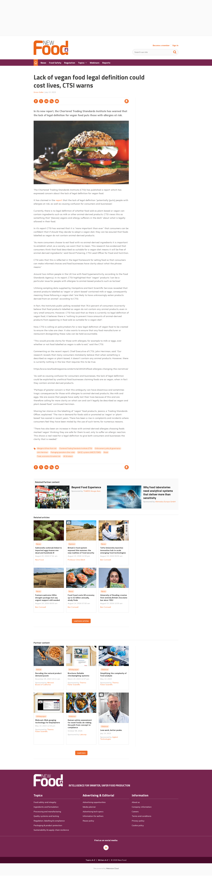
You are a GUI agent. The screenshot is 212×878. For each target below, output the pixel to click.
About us (136, 802)
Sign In (175, 45)
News (38, 544)
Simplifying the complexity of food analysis (113, 674)
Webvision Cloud (112, 868)
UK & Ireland (68, 456)
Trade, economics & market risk (48, 456)
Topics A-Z (90, 860)
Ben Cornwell (105, 560)
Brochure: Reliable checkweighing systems (78, 674)
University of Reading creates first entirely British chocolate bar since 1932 (113, 598)
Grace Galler (39, 92)
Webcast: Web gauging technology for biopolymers (47, 721)
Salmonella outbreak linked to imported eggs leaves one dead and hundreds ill (48, 550)
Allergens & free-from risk (46, 448)
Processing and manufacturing (47, 811)
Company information (142, 807)
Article (38, 669)
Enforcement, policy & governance (107, 448)
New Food (39, 560)
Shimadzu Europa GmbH (165, 502)
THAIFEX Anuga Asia (91, 491)
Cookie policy (138, 825)
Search (175, 51)
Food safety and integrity (45, 802)
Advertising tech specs (93, 811)
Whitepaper (74, 669)
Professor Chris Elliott (76, 560)
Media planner (89, 807)
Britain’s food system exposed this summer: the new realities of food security (81, 550)
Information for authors (93, 816)
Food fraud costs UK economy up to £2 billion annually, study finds (81, 598)
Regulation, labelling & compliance (49, 820)
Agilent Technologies (109, 738)
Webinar (104, 669)
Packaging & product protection (48, 825)
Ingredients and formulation (46, 807)
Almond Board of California (44, 684)
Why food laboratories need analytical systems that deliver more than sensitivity (158, 492)
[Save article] (126, 101)
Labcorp (83, 734)
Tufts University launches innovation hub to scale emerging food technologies (113, 550)
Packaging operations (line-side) (63, 452)
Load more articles (81, 621)
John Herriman (42, 452)
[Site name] (51, 54)
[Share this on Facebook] (36, 101)
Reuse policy (88, 820)
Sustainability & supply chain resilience (51, 830)
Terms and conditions (141, 816)
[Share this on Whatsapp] (51, 101)
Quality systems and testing (46, 816)
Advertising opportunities (94, 802)
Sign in (95, 96)
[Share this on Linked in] (46, 101)
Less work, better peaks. (111, 730)
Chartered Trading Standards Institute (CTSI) (75, 448)
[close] (128, 96)
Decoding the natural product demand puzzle (48, 674)
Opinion (72, 544)
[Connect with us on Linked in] (106, 847)
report (59, 200)
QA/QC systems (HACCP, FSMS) (89, 452)
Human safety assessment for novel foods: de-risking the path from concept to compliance (80, 724)
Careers (135, 811)
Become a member (161, 45)
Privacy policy (138, 820)
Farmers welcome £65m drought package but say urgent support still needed (47, 598)
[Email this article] (57, 101)
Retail (106, 452)
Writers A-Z (103, 860)
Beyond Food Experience (86, 487)
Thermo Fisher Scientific (77, 684)
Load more (81, 753)
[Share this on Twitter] (41, 101)
